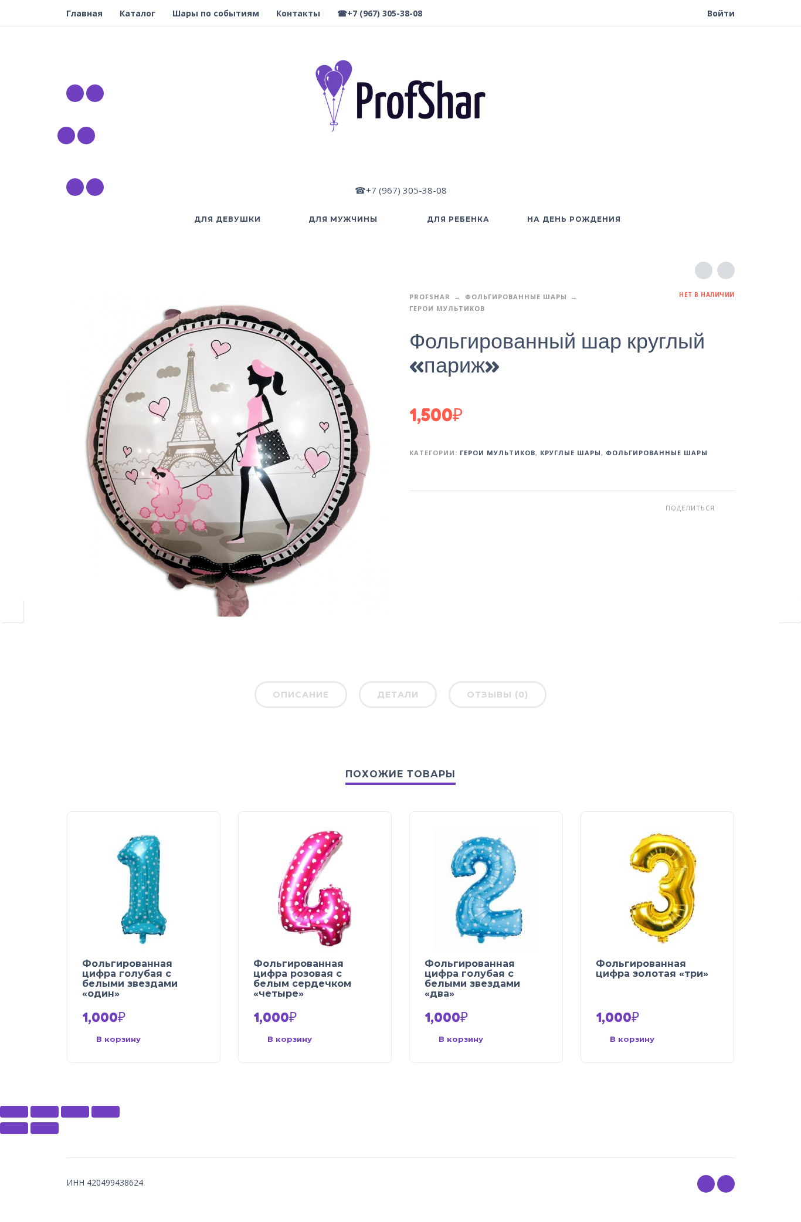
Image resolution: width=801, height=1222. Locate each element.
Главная (84, 13)
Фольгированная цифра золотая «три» (652, 968)
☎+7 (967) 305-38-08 (379, 13)
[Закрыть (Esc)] (14, 1112)
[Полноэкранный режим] (75, 1112)
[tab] (301, 697)
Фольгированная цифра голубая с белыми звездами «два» (472, 978)
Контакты (298, 13)
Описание (301, 694)
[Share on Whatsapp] (726, 507)
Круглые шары (570, 452)
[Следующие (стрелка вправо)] (44, 1128)
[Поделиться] (44, 1112)
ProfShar (429, 296)
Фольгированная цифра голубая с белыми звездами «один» (130, 978)
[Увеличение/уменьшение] (105, 1112)
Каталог (137, 13)
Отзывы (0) (497, 694)
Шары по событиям (215, 13)
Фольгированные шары (516, 296)
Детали (398, 694)
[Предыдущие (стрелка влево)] (14, 1128)
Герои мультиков (447, 308)
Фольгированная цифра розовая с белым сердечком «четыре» (302, 978)
